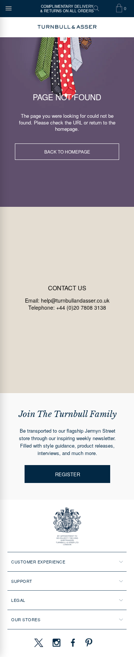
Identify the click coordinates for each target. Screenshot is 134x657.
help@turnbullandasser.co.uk (75, 300)
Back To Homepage (67, 151)
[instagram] (56, 642)
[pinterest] (88, 642)
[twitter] (38, 642)
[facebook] (73, 642)
